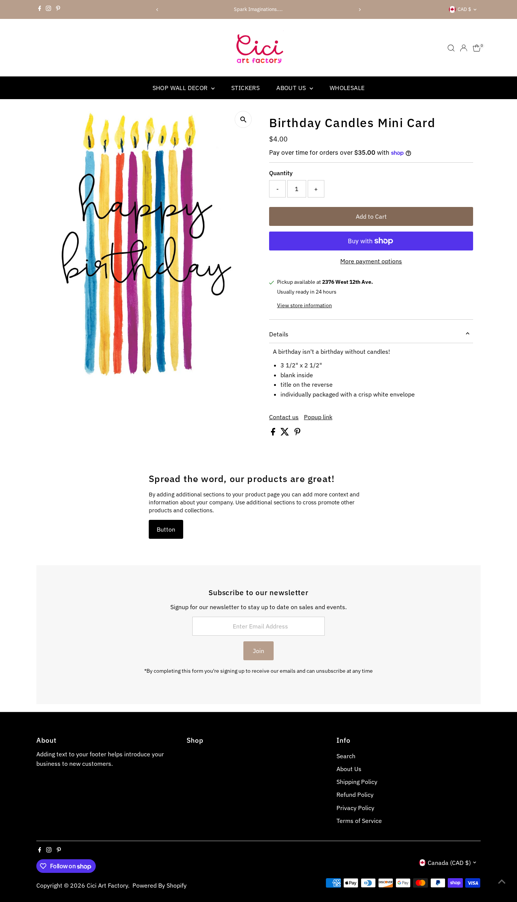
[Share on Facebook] (274, 433)
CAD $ (464, 9)
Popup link (318, 417)
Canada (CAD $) (449, 862)
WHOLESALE (347, 88)
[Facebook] (39, 9)
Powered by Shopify (159, 885)
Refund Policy (355, 794)
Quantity (281, 173)
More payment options (371, 261)
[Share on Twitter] (285, 433)
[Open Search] (451, 48)
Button (166, 529)
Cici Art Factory (107, 885)
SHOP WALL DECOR (181, 88)
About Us (348, 769)
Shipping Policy (356, 781)
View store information (304, 305)
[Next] (359, 9)
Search (345, 756)
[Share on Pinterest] (297, 433)
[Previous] (157, 9)
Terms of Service (359, 820)
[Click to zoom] (243, 119)
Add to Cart (371, 216)
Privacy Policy (355, 808)
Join (258, 651)
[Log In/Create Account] (463, 48)
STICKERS (245, 88)
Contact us (284, 417)
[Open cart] (477, 48)
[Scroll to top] (501, 881)
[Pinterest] (58, 9)
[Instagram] (48, 9)
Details (278, 334)
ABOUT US (292, 88)
